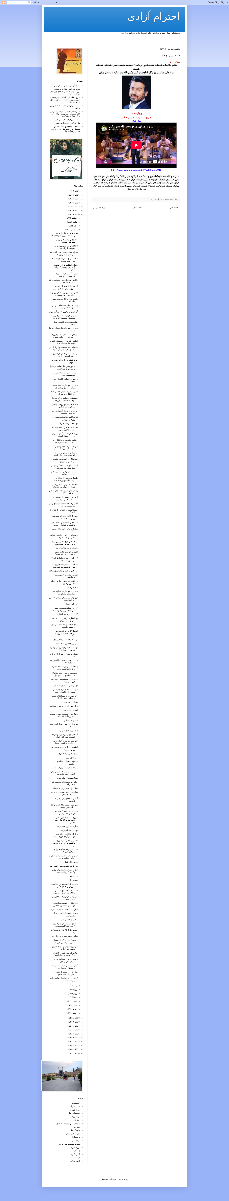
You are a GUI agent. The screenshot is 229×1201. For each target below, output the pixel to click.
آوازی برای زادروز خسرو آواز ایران (63, 311)
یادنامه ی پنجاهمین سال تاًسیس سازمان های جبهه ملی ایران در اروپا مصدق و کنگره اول (65, 128)
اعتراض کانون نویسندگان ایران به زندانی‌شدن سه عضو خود (64, 293)
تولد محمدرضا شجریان (68, 423)
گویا (78, 1158)
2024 (77, 199)
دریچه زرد (76, 1116)
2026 (77, 191)
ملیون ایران (75, 1137)
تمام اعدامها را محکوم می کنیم (67, 120)
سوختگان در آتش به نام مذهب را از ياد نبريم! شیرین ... (64, 460)
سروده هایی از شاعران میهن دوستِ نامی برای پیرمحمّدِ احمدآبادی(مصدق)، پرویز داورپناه (64, 99)
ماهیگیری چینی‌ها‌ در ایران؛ (67, 548)
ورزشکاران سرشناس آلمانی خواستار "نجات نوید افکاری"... (64, 904)
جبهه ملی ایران (74, 1113)
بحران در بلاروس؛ (70, 702)
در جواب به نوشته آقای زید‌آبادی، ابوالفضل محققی (64, 412)
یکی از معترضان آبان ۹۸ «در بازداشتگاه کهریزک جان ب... (64, 479)
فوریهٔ (74, 1009)
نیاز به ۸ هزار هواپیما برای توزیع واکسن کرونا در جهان (65, 871)
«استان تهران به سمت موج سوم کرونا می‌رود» (64, 680)
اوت (75, 985)
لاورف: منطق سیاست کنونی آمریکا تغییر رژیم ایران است (65, 609)
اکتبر (75, 226)
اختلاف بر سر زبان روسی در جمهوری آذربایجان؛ (66, 247)
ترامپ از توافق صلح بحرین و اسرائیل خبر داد (66, 850)
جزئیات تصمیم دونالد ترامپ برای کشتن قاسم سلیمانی (64, 773)
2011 (77, 1049)
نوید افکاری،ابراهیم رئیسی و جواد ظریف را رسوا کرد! (64, 648)
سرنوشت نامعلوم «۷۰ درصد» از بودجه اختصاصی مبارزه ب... (64, 399)
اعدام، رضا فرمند (70, 710)
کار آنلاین (76, 1151)
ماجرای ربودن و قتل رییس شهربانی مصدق (67, 240)
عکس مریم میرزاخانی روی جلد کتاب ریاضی (65, 783)
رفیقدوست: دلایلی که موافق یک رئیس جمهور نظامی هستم (64, 335)
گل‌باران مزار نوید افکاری (67, 614)
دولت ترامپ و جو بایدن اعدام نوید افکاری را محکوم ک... (64, 793)
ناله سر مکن (72, 587)
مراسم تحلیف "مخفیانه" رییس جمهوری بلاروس (65, 374)
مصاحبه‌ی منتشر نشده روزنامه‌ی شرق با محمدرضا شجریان (64, 565)
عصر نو (77, 1127)
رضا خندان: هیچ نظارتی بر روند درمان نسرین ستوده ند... (65, 542)
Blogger (105, 1179)
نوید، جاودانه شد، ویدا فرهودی (65, 639)
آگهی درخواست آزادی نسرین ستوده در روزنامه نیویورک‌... (65, 553)
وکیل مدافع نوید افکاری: (68, 753)
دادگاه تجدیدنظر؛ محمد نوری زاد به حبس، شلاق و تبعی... (63, 428)
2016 (77, 1030)
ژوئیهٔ (75, 989)
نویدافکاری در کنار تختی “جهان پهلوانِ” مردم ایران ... (65, 619)
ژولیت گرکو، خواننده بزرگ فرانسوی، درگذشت (66, 274)
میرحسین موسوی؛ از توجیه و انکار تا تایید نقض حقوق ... (63, 806)
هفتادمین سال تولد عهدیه (67, 778)
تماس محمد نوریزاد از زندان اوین (64, 936)
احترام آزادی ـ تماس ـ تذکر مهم (67, 85)
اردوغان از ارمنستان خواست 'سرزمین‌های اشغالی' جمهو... (64, 287)
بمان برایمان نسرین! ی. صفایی (65, 788)
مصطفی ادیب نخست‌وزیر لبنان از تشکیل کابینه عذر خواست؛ (64, 348)
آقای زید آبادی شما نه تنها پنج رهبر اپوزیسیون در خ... (64, 504)
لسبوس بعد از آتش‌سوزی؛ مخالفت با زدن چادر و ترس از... (65, 843)
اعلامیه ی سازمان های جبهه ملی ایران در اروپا (64, 748)
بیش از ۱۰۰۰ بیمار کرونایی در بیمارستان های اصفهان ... (65, 973)
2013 (77, 1041)
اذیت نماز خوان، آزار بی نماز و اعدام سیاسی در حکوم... (65, 498)
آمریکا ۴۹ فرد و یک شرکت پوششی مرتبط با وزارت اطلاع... (66, 633)
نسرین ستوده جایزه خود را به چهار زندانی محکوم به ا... (63, 856)
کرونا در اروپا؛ (72, 604)
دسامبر (74, 218)
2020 (77, 214)
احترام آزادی (153, 16)
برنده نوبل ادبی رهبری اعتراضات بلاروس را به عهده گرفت (64, 885)
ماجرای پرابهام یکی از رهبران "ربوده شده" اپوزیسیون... (65, 924)
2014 (77, 1037)
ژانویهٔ (74, 1013)
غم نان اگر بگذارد (70, 862)
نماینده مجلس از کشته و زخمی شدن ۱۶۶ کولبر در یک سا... (65, 485)
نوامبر (74, 222)
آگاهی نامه (76, 1103)
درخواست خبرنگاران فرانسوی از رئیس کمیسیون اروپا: (64, 355)
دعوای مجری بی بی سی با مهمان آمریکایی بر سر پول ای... (64, 253)
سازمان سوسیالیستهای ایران (68, 1123)
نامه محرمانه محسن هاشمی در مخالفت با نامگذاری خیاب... (65, 523)
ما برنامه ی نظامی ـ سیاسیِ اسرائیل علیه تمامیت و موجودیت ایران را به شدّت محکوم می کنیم (65, 114)
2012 (77, 1045)
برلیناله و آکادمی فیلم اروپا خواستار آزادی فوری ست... (65, 835)
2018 (77, 1022)
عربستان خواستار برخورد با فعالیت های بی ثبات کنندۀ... (65, 454)
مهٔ (76, 997)
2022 (77, 206)
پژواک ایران (75, 1147)
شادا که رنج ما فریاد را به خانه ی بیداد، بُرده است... (64, 259)
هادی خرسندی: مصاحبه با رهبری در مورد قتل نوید (64, 625)
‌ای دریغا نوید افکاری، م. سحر (66, 685)
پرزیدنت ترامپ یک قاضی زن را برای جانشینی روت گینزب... (65, 306)
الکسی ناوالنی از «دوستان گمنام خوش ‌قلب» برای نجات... (64, 342)
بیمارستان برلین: (71, 720)
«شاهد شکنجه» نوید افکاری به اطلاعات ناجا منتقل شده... (65, 441)
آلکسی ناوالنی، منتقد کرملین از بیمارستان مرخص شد (64, 466)
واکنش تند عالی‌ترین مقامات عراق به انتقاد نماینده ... (63, 281)
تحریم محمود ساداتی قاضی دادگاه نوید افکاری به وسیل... (64, 392)
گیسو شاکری (74, 1161)
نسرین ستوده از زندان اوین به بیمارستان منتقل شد (65, 592)
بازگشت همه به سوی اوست (66, 768)
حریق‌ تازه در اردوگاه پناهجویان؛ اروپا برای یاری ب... (64, 897)
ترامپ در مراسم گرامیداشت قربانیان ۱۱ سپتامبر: (66, 812)
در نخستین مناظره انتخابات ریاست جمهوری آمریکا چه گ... (64, 234)
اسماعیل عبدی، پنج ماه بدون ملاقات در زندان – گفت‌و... (65, 891)
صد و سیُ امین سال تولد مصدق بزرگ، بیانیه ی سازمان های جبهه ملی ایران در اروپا (64, 91)
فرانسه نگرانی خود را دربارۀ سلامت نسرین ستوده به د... (65, 447)
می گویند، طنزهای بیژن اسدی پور (64, 866)
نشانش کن (73, 880)
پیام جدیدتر (174, 207)
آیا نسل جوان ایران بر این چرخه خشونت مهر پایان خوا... (65, 735)
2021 (77, 210)
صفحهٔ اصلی (137, 207)
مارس (74, 1005)
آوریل (74, 1001)
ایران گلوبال (75, 1110)
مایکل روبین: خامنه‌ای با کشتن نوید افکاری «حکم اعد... (63, 661)
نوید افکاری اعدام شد (69, 830)
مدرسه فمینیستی (73, 1134)
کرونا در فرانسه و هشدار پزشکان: (63, 571)
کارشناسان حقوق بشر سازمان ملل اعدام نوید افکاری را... (65, 674)
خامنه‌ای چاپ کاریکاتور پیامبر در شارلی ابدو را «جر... (64, 960)
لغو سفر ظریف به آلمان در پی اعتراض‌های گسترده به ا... (65, 742)
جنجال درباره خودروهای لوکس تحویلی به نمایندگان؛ (65, 405)
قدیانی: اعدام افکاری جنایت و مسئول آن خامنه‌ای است (65, 690)
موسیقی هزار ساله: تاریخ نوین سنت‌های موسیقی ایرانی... (65, 316)
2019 (77, 1018)
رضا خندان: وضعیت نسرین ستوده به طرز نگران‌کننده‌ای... (64, 715)
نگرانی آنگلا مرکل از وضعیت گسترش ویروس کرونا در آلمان (66, 267)
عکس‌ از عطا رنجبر (70, 919)
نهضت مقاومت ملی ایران (69, 1144)
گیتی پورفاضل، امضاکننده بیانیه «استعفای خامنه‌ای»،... (65, 966)
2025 (77, 195)
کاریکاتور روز (72, 757)
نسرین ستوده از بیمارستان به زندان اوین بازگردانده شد (65, 386)
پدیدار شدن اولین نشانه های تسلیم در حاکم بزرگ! (63, 492)
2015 (77, 1034)
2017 (77, 1026)
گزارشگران (75, 1154)
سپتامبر (73, 229)
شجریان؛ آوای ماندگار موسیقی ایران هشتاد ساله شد (65, 517)
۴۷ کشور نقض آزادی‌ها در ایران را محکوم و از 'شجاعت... (64, 367)
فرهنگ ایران (75, 1130)
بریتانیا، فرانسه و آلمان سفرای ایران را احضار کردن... (65, 434)
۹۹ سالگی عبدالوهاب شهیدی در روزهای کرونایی (64, 418)
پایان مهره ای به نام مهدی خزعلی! (64, 706)
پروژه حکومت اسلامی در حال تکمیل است (65, 914)
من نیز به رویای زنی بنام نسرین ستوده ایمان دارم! (65, 947)
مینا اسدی (76, 1140)
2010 (77, 1053)
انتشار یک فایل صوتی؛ (68, 730)
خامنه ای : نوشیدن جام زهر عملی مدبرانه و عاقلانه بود (64, 536)
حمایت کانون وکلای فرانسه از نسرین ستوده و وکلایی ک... (65, 941)
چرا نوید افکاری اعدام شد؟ (67, 643)
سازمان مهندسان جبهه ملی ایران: (64, 909)
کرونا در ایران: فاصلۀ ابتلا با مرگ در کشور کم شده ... (64, 559)
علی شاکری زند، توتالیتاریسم (68, 123)
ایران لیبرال (75, 1106)
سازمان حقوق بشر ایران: (67, 826)
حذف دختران (72, 876)
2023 (77, 203)
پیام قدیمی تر (99, 207)
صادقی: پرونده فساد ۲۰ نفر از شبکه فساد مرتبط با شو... (65, 954)
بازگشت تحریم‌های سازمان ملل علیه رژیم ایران (64, 582)
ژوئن (75, 993)
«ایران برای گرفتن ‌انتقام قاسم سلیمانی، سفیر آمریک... (65, 697)
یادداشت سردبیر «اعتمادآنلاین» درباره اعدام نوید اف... (65, 667)
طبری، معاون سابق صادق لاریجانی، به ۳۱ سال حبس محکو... (66, 820)
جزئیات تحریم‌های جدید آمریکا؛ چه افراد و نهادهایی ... (64, 473)
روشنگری (76, 1120)
